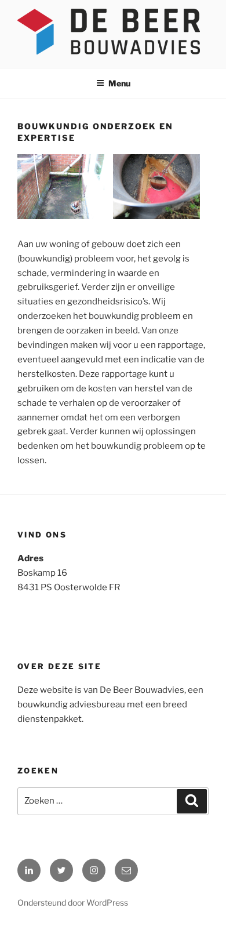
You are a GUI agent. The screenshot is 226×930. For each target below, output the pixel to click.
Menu (119, 83)
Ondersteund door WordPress (72, 902)
